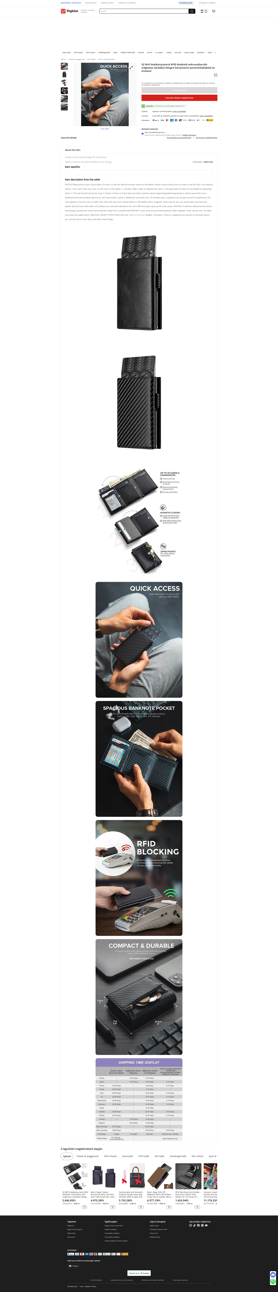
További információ (189, 135)
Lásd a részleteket (179, 111)
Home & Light (189, 52)
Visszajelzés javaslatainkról (179, 138)
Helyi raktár (66, 52)
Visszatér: (144, 116)
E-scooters (159, 52)
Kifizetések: (145, 120)
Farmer (149, 52)
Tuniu (82, 1286)
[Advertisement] (139, 33)
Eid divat (178, 52)
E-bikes (168, 52)
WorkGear (200, 52)
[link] (63, 59)
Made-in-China (90, 1286)
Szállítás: (144, 111)
